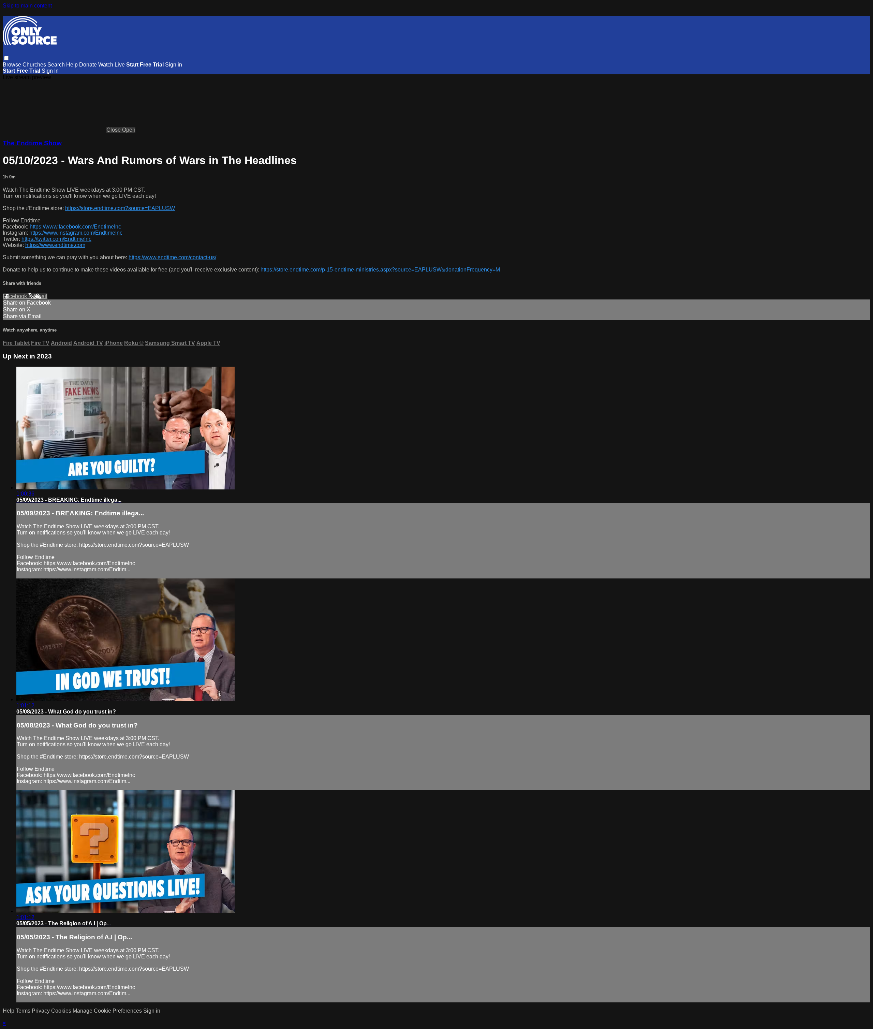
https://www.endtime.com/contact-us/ (172, 257)
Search (56, 65)
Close (114, 130)
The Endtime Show (32, 143)
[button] (6, 58)
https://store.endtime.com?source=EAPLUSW (120, 208)
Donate (88, 65)
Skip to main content (27, 6)
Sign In (50, 71)
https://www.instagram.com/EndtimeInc (75, 233)
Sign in (173, 65)
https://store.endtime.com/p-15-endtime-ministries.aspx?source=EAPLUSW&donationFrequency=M (380, 270)
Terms (24, 1011)
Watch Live (111, 65)
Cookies (62, 1011)
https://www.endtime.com (55, 245)
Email (40, 296)
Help (72, 65)
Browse (13, 65)
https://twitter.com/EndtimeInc (56, 239)
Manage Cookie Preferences (108, 1011)
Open (128, 130)
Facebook (15, 296)
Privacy (41, 1011)
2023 (44, 356)
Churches (35, 65)
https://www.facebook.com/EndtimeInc (75, 227)
